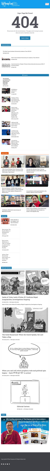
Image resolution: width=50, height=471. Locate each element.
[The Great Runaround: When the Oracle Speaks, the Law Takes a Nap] (25, 320)
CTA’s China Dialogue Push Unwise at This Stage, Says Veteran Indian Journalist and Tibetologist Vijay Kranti (12, 171)
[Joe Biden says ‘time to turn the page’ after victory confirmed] (6, 132)
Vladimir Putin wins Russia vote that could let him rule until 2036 (15, 100)
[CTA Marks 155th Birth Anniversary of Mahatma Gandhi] (13, 201)
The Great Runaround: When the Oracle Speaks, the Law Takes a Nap (22, 336)
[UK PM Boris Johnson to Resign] (6, 91)
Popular (26, 75)
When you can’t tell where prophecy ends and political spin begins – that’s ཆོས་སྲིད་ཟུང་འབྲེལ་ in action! (24, 372)
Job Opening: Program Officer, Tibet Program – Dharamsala (25, 65)
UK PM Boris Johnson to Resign (14, 91)
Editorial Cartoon (23, 406)
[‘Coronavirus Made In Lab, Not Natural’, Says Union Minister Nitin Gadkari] (6, 142)
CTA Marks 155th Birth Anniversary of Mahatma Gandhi (11, 210)
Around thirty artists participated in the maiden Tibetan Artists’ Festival (36, 191)
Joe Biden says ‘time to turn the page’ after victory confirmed (15, 133)
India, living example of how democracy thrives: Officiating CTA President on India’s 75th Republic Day (15, 112)
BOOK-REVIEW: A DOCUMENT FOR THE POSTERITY (15, 221)
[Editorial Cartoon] (25, 391)
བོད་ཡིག (47, 4)
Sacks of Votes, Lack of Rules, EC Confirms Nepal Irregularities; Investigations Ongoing (20, 298)
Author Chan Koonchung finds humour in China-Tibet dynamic (6, 257)
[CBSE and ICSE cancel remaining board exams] (6, 124)
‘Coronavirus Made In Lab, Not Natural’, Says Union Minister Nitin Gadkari (15, 143)
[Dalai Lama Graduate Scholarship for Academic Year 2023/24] (6, 53)
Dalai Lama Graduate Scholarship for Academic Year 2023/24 (25, 51)
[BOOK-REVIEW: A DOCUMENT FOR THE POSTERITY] (5, 222)
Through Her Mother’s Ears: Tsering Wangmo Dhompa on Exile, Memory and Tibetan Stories (36, 171)
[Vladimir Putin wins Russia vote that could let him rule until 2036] (6, 99)
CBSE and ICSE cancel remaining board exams (15, 124)
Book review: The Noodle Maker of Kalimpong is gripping (6, 231)
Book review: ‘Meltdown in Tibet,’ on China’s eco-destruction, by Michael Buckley (6, 244)
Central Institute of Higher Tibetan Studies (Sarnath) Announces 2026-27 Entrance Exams (28, 58)
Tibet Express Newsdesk (14, 302)
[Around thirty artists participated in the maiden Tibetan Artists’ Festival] (37, 180)
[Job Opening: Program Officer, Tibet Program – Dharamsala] (6, 67)
